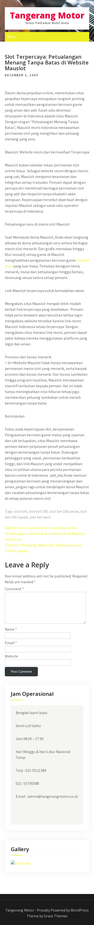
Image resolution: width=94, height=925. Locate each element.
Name (11, 629)
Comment (14, 588)
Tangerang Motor (47, 15)
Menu (11, 36)
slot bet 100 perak (64, 511)
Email (11, 642)
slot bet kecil (40, 517)
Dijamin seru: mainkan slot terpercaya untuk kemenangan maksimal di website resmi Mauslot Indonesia (45, 533)
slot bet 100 (38, 511)
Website (11, 656)
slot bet (20, 511)
